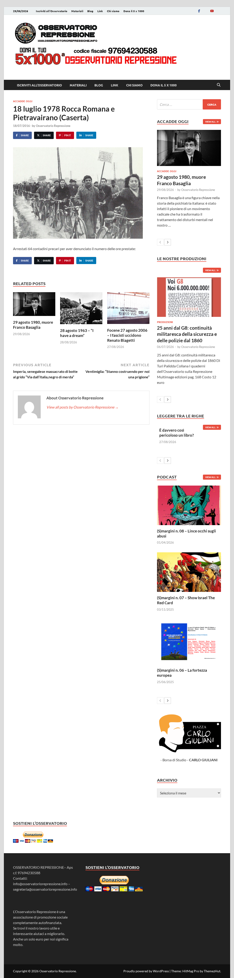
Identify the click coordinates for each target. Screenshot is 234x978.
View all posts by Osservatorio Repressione (82, 407)
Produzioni (165, 322)
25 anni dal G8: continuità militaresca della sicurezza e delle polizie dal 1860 (187, 334)
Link (100, 11)
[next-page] (167, 242)
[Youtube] (212, 11)
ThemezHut (212, 971)
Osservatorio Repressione (53, 126)
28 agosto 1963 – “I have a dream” (76, 333)
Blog (90, 11)
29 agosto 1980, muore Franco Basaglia (33, 325)
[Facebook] (199, 11)
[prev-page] (160, 242)
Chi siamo (113, 11)
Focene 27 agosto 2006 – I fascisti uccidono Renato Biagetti (127, 335)
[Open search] (218, 85)
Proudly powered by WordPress (146, 971)
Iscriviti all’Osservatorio (51, 11)
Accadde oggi (22, 101)
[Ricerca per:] (189, 104)
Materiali (77, 11)
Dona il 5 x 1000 (133, 11)
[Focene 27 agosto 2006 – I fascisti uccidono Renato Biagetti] (128, 309)
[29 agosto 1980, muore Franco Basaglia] (34, 305)
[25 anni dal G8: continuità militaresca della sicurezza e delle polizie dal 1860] (189, 297)
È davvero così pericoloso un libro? (176, 433)
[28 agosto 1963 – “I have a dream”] (81, 309)
